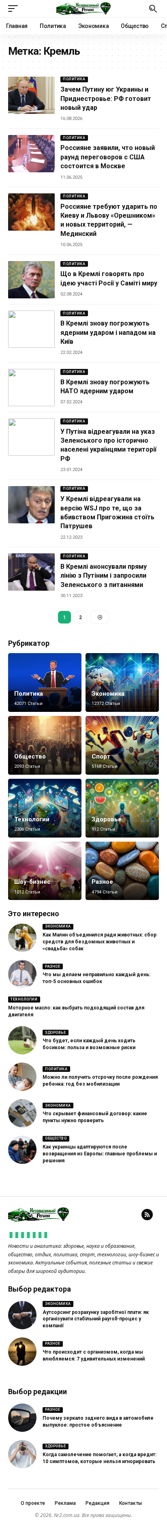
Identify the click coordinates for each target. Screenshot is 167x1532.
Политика (74, 79)
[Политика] (44, 682)
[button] (15, 8)
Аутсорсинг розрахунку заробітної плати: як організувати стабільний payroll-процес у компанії (96, 1319)
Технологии (31, 819)
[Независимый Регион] (83, 8)
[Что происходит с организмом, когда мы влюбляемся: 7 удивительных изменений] (22, 1351)
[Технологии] (44, 808)
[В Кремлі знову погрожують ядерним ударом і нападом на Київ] (31, 329)
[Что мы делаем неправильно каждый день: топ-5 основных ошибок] (22, 974)
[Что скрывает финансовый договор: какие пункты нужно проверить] (22, 1113)
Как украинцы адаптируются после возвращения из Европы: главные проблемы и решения (100, 1153)
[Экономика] (122, 682)
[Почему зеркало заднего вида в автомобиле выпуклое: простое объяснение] (22, 1417)
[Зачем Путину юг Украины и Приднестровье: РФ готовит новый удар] (31, 95)
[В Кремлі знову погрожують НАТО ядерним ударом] (31, 387)
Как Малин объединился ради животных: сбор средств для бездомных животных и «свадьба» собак (99, 941)
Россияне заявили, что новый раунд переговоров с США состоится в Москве (107, 157)
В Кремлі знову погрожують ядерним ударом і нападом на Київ (108, 332)
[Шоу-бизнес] (44, 871)
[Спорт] (122, 745)
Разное (102, 881)
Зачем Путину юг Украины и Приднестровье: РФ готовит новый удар (105, 98)
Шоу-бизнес (32, 881)
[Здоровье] (122, 808)
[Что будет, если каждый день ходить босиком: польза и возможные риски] (22, 1040)
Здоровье (107, 819)
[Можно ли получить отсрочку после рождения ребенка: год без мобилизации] (22, 1077)
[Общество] (44, 745)
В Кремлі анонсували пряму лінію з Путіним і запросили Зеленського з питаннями (103, 576)
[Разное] (122, 871)
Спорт (101, 756)
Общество (30, 756)
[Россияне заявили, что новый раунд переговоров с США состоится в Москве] (31, 153)
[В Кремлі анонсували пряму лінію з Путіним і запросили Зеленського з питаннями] (31, 572)
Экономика (108, 693)
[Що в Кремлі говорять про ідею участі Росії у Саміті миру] (31, 279)
